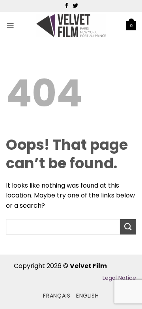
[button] (10, 26)
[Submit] (128, 227)
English (87, 296)
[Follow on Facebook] (66, 6)
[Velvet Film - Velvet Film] (71, 25)
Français (56, 296)
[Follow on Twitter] (75, 6)
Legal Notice (119, 278)
